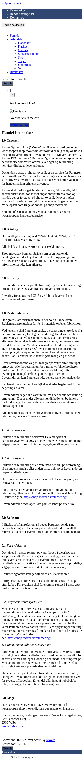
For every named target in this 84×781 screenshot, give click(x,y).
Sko (20, 57)
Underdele (24, 64)
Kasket (22, 46)
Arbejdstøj (16, 39)
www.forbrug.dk (12, 726)
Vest (20, 68)
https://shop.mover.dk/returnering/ (45, 497)
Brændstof (16, 72)
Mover (50, 740)
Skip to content (11, 3)
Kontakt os (17, 17)
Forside (14, 35)
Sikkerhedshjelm (28, 53)
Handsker (24, 43)
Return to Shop (19, 125)
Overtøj (23, 50)
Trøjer (22, 61)
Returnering (17, 10)
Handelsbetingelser (22, 14)
